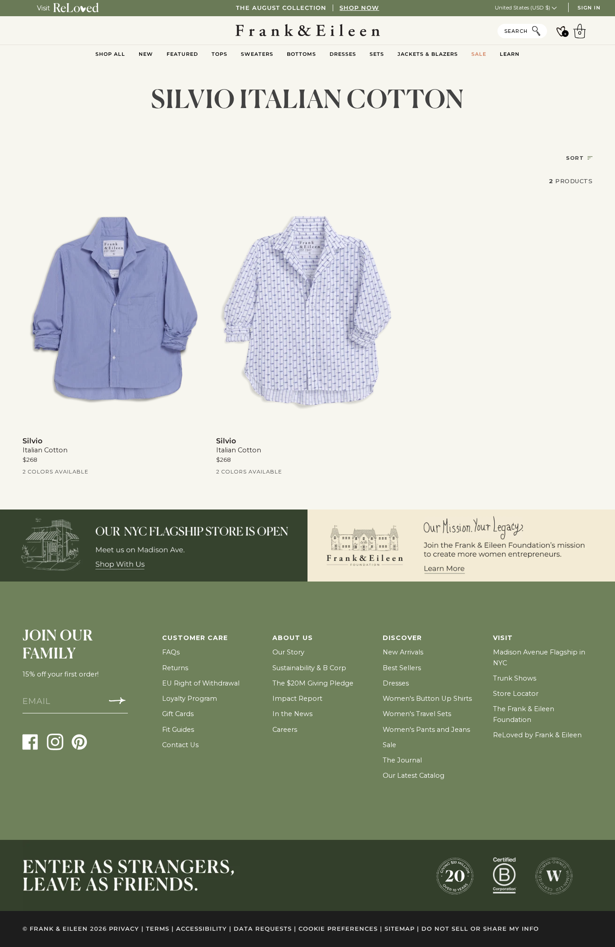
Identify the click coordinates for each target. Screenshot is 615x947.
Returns (175, 668)
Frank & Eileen (59, 928)
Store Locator (515, 694)
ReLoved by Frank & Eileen (537, 735)
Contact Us (180, 745)
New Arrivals (403, 652)
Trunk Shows (514, 678)
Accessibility (203, 928)
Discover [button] (402, 638)
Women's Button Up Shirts (427, 698)
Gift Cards (178, 714)
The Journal (402, 760)
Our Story (288, 652)
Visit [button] (503, 638)
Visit (43, 8)
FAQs (171, 652)
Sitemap (401, 928)
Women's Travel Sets (417, 714)
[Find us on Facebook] (30, 741)
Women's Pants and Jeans (426, 730)
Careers (284, 730)
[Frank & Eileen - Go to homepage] (308, 30)
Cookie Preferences (340, 928)
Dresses (396, 683)
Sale (389, 745)
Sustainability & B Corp (309, 668)
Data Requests (265, 928)
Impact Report (297, 698)
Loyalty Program (189, 698)
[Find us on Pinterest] (79, 741)
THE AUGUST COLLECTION (307, 8)
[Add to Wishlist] (192, 204)
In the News (292, 714)
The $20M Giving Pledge (312, 683)
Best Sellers (402, 668)
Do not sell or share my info (480, 928)
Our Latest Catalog (413, 775)
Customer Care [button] (195, 638)
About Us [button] (292, 638)
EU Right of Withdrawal (201, 683)
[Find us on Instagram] (55, 741)
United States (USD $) (523, 7)
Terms (160, 928)
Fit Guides (178, 730)
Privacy (126, 928)
